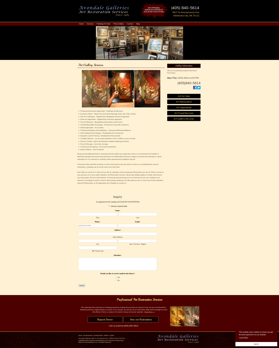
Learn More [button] (243, 338)
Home (81, 24)
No (119, 280)
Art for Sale (184, 96)
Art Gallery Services (184, 118)
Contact (130, 24)
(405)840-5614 (189, 83)
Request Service (105, 319)
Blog (138, 24)
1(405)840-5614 (83, 340)
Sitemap (111, 340)
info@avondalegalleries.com (98, 340)
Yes (118, 277)
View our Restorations (141, 319)
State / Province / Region (137, 244)
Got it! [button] (256, 344)
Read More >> (149, 312)
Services (90, 24)
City (97, 244)
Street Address (118, 237)
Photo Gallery (118, 24)
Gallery (106, 335)
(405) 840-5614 (185, 7)
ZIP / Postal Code (98, 251)
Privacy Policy (119, 340)
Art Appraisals (183, 107)
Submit (81, 285)
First (97, 217)
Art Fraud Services (183, 113)
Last (137, 217)
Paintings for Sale (103, 24)
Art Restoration (184, 101)
